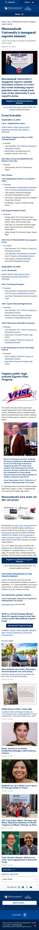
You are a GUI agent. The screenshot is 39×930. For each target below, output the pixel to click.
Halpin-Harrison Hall (21, 127)
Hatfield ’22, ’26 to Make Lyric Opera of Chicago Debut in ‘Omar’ (19, 787)
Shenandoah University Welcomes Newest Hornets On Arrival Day (19, 670)
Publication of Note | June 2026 (17, 709)
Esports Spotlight (22, 630)
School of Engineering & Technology (19, 633)
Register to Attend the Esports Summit (19, 102)
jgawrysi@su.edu (8, 604)
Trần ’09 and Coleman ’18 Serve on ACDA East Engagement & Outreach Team (19, 859)
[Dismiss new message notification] (36, 916)
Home (4, 22)
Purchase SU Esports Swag (19, 625)
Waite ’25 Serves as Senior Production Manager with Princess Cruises (19, 750)
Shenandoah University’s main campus (15, 130)
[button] (10, 2)
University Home (7, 635)
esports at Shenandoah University (22, 190)
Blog (9, 22)
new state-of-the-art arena (20, 525)
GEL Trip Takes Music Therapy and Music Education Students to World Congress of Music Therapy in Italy (19, 822)
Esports (13, 630)
